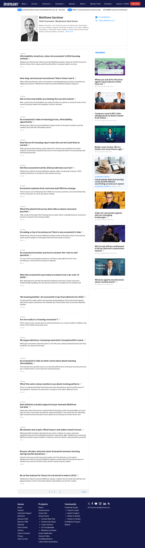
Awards (72, 4)
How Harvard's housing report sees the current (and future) (50, 143)
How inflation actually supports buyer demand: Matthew (48, 405)
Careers (21, 530)
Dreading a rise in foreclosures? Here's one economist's (50, 232)
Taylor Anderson (103, 120)
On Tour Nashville (47, 527)
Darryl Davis (101, 219)
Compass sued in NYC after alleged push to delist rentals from (109, 115)
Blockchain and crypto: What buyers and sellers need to (50, 430)
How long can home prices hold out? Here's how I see (47, 78)
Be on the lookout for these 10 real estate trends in (48, 475)
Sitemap (21, 525)
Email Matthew (104, 17)
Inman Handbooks (45, 533)
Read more (69, 31)
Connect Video (44, 536)
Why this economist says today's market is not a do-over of (49, 276)
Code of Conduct (24, 533)
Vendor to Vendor (74, 519)
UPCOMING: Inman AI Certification (115, 10)
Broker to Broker (73, 516)
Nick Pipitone (101, 86)
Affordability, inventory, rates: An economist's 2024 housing (50, 57)
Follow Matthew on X (107, 20)
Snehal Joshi (116, 186)
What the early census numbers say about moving (49, 384)
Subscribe (135, 4)
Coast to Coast (73, 510)
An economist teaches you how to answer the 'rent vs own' (49, 253)
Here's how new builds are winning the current (47, 99)
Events (34, 4)
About (82, 4)
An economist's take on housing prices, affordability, (46, 120)
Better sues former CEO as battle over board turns (108, 148)
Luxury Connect (47, 525)
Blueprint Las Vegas (48, 530)
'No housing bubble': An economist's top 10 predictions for (52, 297)
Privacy (20, 536)
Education (59, 4)
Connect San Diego (48, 522)
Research (46, 4)
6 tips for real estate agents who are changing (108, 215)
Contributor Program (72, 522)
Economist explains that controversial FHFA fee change (48, 188)
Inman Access (44, 510)
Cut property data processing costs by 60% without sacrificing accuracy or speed (109, 181)
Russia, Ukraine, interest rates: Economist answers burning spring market (50, 452)
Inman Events (44, 516)
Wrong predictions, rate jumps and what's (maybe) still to (51, 340)
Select (41, 507)
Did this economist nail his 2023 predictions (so (46, 168)
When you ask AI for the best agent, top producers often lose (109, 82)
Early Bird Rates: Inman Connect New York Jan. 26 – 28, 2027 (43, 10)
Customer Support (24, 513)
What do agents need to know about (109, 281)
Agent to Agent (73, 513)
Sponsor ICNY (23, 522)
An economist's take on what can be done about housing (48, 362)
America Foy (101, 284)
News (24, 4)
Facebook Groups (71, 507)
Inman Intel (43, 513)
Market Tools (95, 4)
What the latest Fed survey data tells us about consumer (48, 210)
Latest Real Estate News (48, 542)
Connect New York (48, 519)
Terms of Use (23, 539)
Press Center (23, 527)
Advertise (21, 516)
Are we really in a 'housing (39, 319)
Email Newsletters (46, 539)
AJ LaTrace (100, 151)
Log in (126, 4)
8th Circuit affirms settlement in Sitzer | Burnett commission (109, 248)
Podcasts (108, 4)
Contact (21, 510)
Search (119, 4)
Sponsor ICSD (23, 519)
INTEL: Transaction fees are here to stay (87, 10)
